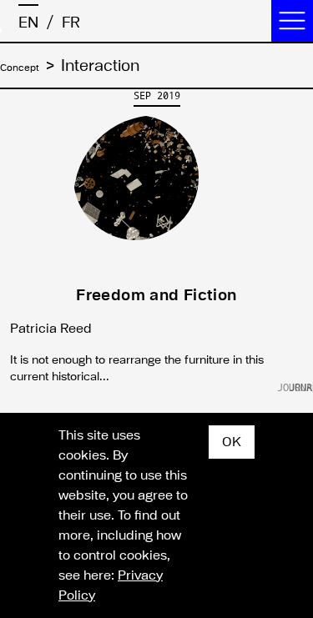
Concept (29, 66)
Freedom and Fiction (156, 295)
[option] (156, 241)
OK (231, 442)
